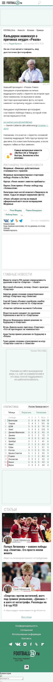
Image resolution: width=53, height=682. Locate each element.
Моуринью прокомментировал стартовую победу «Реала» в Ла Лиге (24, 176)
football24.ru (44, 221)
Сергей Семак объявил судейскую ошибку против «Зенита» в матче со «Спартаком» (23, 302)
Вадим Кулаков (15, 44)
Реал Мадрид (16, 210)
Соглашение (26, 630)
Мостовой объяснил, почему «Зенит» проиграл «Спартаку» (25, 288)
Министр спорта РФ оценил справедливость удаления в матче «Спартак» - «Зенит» (24, 281)
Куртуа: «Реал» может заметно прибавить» (24, 181)
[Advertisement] (26, 17)
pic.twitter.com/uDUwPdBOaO (18, 122)
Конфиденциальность (26, 625)
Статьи (10, 509)
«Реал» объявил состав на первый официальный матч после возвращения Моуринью (23, 201)
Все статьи (26, 617)
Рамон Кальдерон (34, 210)
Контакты (26, 638)
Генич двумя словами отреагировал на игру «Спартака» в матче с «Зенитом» (24, 342)
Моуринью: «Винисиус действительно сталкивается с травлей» (21, 169)
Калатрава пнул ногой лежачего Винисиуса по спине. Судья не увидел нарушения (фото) (26, 193)
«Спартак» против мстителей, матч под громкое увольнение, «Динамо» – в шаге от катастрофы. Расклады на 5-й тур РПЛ (25, 600)
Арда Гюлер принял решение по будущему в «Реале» (24, 335)
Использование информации (26, 634)
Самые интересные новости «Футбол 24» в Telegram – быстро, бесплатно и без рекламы (28, 154)
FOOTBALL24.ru (14, 3)
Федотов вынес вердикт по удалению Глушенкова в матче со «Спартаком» (21, 314)
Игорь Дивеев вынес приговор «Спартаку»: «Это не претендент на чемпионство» (24, 328)
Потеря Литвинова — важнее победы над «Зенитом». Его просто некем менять (25, 550)
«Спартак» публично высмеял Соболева (22, 308)
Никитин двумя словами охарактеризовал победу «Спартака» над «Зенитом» (23, 295)
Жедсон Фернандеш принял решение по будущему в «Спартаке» (22, 321)
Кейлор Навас (12, 214)
